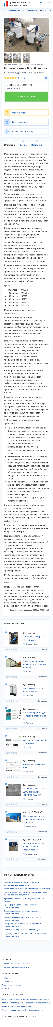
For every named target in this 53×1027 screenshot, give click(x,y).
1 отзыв (21, 78)
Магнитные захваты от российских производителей (27, 889)
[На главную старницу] (3, 10)
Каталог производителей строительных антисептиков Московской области (26, 999)
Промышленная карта (11, 985)
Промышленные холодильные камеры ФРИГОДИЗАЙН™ (34, 791)
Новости (5, 989)
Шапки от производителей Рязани (16, 1006)
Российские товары (14, 10)
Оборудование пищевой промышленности (46, 10)
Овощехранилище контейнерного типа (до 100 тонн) (34, 819)
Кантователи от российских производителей (24, 930)
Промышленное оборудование (42, 10)
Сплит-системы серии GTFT (34, 766)
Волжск (29, 696)
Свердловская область (25, 10)
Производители (9, 981)
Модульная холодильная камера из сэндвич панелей (34, 664)
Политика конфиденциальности (15, 967)
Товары (5, 978)
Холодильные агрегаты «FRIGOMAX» (34, 638)
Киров (29, 671)
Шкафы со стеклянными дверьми (33, 690)
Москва (29, 799)
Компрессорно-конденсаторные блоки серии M (35, 715)
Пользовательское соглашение (15, 964)
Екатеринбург (33, 10)
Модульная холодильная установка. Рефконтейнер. (34, 846)
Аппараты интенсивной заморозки (34, 742)
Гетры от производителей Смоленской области (22, 1010)
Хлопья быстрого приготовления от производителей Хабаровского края (26, 1003)
